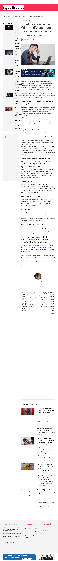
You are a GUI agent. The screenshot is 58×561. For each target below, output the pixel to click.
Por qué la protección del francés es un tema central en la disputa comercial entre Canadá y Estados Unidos (45, 414)
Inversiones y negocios (26, 20)
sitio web (27, 261)
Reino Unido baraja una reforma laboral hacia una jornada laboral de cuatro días (43, 300)
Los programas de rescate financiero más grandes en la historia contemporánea (45, 441)
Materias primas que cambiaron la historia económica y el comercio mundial (45, 467)
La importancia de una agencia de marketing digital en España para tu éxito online (32, 301)
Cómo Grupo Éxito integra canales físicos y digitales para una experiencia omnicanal (46, 493)
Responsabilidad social (29, 536)
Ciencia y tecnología (27, 527)
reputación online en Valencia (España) (36, 95)
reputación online (33, 245)
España (27, 531)
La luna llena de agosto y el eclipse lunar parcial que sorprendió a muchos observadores (19, 37)
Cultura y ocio (37, 527)
